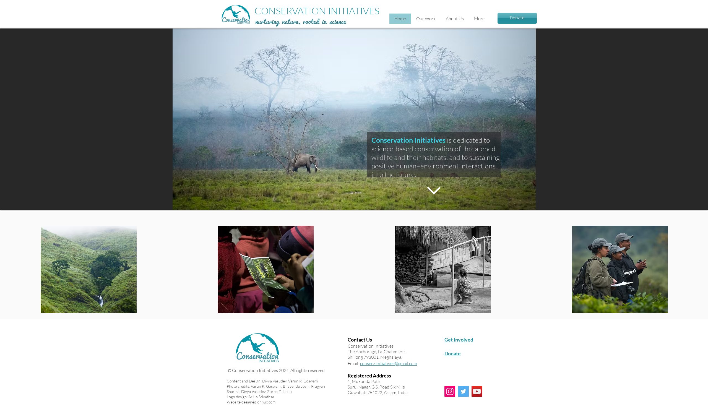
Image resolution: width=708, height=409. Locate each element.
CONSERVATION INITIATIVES (316, 11)
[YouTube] (477, 391)
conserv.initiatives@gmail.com (388, 363)
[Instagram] (449, 391)
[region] (89, 269)
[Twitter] (463, 391)
